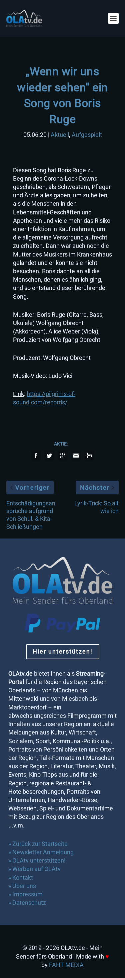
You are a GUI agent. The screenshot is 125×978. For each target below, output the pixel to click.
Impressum (27, 894)
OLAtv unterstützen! (39, 860)
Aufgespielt (87, 134)
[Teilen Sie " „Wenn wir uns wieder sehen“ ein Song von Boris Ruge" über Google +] (62, 455)
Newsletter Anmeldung (43, 852)
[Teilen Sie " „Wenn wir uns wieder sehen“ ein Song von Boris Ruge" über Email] (76, 455)
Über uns (24, 885)
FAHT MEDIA (66, 964)
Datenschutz (29, 902)
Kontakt (22, 877)
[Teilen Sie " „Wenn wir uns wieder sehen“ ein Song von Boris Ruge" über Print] (89, 455)
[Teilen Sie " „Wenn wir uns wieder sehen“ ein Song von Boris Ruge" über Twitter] (49, 455)
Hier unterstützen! (63, 651)
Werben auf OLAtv (36, 868)
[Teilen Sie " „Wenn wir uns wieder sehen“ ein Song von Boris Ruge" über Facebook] (36, 455)
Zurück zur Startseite (40, 843)
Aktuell (60, 134)
